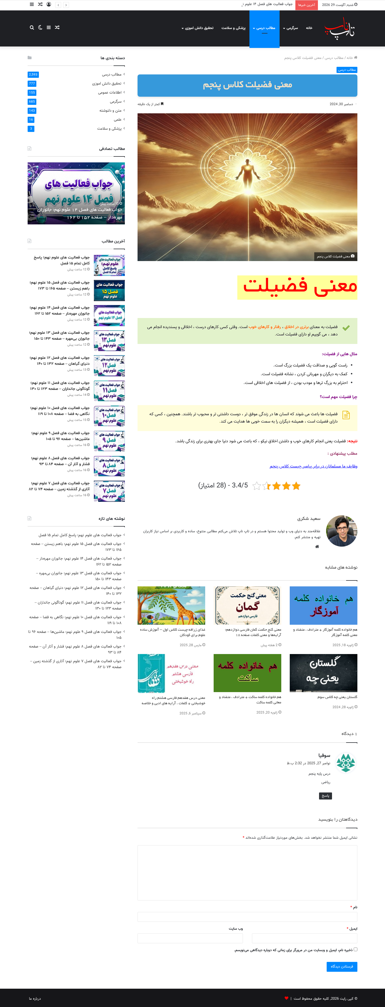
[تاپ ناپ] (339, 28)
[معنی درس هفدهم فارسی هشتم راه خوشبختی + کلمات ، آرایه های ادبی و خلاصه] (171, 673)
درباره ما (35, 999)
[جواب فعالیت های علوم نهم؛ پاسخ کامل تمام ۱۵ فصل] (109, 265)
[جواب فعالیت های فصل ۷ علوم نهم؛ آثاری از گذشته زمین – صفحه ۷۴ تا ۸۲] (109, 491)
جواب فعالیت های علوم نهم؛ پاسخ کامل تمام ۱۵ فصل (80, 535)
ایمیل (352, 929)
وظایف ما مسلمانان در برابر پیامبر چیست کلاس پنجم (313, 466)
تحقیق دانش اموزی (199, 28)
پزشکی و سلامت (233, 28)
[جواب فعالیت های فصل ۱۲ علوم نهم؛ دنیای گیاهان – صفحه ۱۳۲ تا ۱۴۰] (109, 365)
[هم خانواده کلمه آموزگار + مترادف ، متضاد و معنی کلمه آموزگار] (323, 605)
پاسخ (325, 796)
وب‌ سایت (236, 929)
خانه (309, 28)
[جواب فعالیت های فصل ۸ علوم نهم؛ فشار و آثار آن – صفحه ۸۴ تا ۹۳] (109, 466)
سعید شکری (308, 519)
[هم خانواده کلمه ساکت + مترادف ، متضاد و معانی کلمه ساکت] (247, 673)
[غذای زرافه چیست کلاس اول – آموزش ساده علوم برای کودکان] (171, 605)
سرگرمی (292, 28)
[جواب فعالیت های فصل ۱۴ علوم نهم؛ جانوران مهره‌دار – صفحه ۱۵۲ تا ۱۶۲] (109, 315)
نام (353, 907)
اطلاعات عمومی (109, 93)
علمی (117, 120)
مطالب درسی (265, 28)
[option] (74, 193)
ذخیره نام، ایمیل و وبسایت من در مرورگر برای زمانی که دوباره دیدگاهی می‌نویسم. (293, 950)
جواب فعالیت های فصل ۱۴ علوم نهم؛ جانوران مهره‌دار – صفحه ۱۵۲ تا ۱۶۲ (239, 4)
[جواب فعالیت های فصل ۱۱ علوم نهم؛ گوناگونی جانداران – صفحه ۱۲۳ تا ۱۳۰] (109, 390)
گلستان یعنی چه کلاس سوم (337, 697)
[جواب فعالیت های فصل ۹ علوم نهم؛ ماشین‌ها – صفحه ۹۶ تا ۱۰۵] (109, 441)
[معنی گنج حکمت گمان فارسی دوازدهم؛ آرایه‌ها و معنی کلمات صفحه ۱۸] (247, 605)
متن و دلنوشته (110, 111)
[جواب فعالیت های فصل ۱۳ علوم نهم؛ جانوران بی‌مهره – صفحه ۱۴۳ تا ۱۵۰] (109, 340)
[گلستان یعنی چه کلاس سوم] (323, 673)
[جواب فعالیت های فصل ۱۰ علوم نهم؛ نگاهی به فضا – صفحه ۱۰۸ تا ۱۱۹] (109, 416)
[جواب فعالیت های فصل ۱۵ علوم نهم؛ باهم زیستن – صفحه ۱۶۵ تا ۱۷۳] (109, 290)
